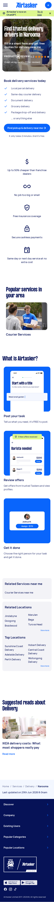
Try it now (40, 13)
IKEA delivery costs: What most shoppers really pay (21, 745)
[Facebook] (5, 889)
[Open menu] (5, 5)
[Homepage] (26, 5)
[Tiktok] (15, 889)
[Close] (50, 13)
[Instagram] (10, 889)
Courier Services (18, 334)
